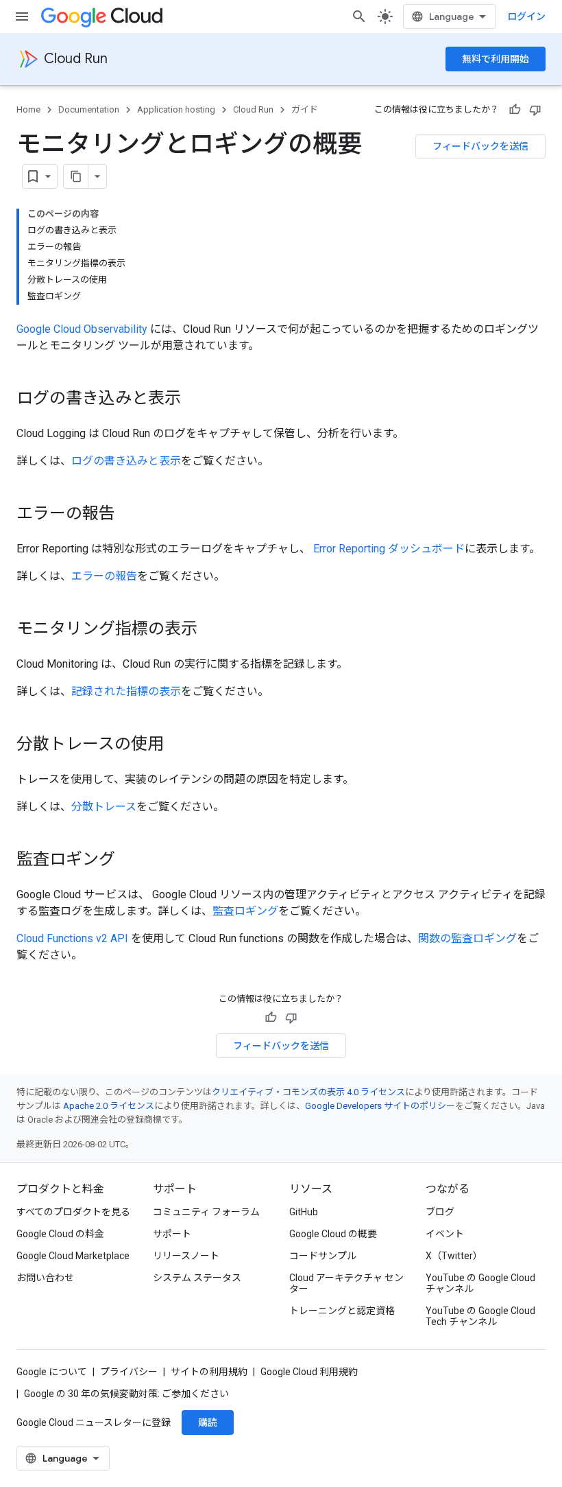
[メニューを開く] (22, 16)
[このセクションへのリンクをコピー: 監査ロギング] (129, 860)
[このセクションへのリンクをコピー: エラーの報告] (129, 514)
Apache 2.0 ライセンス (108, 1106)
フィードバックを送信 (480, 146)
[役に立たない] (535, 109)
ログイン (526, 16)
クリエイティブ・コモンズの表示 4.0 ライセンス (308, 1092)
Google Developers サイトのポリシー (380, 1106)
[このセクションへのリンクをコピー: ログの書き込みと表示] (194, 399)
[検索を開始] (359, 16)
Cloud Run (76, 58)
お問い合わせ (45, 1277)
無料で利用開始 (495, 59)
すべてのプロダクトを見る (73, 1211)
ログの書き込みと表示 (126, 460)
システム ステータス (197, 1277)
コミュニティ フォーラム (206, 1211)
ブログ (440, 1211)
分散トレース (103, 806)
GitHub (303, 1211)
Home (28, 109)
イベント (445, 1233)
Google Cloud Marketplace (73, 1255)
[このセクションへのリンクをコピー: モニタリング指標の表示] (211, 630)
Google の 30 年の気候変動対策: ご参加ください (126, 1393)
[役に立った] (514, 109)
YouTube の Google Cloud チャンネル (480, 1283)
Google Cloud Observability (81, 329)
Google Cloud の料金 (60, 1233)
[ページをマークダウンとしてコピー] (76, 176)
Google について (51, 1371)
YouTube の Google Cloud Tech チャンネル (480, 1316)
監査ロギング (245, 910)
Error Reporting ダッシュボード (389, 548)
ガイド (304, 109)
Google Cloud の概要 (333, 1233)
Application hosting (176, 109)
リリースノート (186, 1255)
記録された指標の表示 (126, 691)
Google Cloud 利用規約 (309, 1371)
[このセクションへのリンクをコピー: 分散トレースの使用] (177, 745)
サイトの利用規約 (209, 1371)
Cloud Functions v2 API (72, 938)
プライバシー (129, 1371)
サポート (172, 1233)
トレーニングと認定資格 (342, 1310)
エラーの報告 (104, 576)
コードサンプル (322, 1255)
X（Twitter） (454, 1255)
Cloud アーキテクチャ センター (346, 1283)
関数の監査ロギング (467, 938)
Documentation (88, 109)
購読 (207, 1422)
